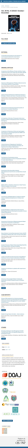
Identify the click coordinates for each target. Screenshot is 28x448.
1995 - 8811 (7, 347)
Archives (7, 5)
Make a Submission (7, 420)
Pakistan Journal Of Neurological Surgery (14, 1)
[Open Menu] (1, 1)
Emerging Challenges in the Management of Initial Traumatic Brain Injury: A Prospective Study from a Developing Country (12, 332)
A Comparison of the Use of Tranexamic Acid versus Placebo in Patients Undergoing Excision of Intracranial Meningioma (13, 119)
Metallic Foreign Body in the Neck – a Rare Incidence (12, 314)
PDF (4, 60)
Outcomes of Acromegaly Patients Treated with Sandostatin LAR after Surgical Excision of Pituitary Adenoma (12, 280)
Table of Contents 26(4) (9, 43)
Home (2, 5)
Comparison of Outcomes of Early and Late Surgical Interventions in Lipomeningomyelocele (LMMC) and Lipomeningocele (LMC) (13, 132)
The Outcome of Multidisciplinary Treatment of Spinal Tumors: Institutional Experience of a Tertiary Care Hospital (13, 198)
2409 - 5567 (8, 349)
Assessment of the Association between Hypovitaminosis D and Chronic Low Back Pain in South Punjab (13, 172)
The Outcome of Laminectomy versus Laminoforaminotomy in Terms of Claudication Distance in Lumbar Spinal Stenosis (13, 159)
